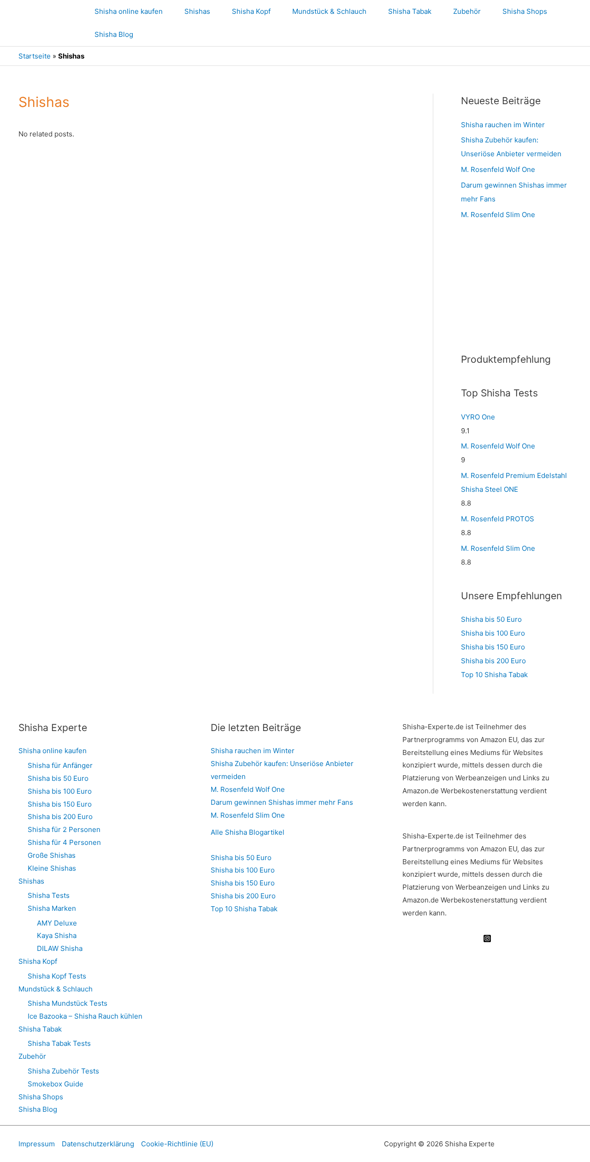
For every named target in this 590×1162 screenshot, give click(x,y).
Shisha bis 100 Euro (493, 633)
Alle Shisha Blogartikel (247, 832)
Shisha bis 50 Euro (491, 619)
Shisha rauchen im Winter (503, 124)
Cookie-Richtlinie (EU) (177, 1143)
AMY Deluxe (57, 923)
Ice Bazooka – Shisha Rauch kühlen (85, 1016)
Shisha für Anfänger (60, 765)
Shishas (197, 11)
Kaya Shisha (57, 935)
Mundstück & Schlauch (329, 11)
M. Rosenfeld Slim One (498, 214)
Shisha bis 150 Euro (493, 647)
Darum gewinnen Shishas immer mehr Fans (282, 802)
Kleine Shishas (52, 868)
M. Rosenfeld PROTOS (497, 518)
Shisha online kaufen (128, 11)
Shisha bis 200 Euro (493, 660)
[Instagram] (487, 938)
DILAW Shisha (60, 948)
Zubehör (467, 11)
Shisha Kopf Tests (57, 976)
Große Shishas (52, 855)
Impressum (36, 1143)
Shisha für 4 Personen (64, 842)
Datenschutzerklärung (98, 1143)
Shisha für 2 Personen (64, 829)
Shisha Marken (52, 908)
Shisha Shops (524, 11)
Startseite (34, 56)
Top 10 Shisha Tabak (494, 674)
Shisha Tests (49, 895)
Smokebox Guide (55, 1083)
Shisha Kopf (251, 11)
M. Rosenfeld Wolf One (498, 169)
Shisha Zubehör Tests (63, 1071)
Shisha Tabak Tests (59, 1043)
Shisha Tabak (409, 11)
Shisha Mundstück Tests (67, 1003)
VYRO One (478, 417)
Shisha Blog (113, 34)
